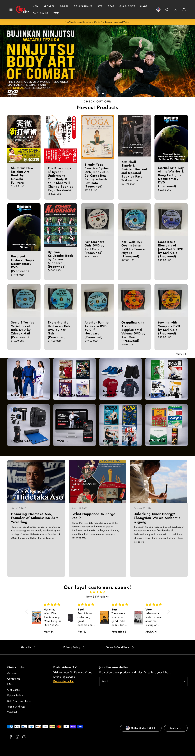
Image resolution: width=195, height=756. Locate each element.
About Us (25, 647)
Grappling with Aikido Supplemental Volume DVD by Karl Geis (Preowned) (133, 331)
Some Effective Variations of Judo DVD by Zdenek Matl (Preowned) (22, 329)
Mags (144, 6)
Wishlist (12, 712)
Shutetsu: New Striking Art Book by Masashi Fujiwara (22, 175)
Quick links (16, 667)
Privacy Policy (71, 647)
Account (12, 673)
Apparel (49, 6)
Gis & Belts (127, 6)
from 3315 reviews (97, 597)
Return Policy (15, 695)
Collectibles (83, 6)
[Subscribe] (184, 681)
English (174, 728)
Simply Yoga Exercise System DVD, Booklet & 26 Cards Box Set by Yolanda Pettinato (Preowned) (97, 175)
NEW (36, 6)
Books (64, 6)
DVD (100, 6)
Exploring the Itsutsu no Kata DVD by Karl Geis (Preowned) (59, 329)
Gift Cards (13, 690)
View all (181, 354)
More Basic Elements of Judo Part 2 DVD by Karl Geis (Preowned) (170, 249)
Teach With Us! (16, 707)
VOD (56, 12)
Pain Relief (41, 12)
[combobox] (167, 11)
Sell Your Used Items (19, 701)
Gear (111, 6)
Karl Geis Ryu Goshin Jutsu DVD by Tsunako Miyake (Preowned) (134, 249)
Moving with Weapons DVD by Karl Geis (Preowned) (169, 328)
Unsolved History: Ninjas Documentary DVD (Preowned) (22, 263)
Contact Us (13, 679)
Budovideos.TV (65, 667)
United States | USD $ (143, 728)
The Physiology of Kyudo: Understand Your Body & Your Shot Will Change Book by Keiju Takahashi (60, 179)
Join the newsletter (113, 667)
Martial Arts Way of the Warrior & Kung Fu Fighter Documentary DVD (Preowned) (171, 177)
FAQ (9, 684)
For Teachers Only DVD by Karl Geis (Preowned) (94, 247)
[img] (97, 592)
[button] (11, 9)
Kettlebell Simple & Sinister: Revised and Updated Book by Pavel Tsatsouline (134, 171)
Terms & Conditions (117, 647)
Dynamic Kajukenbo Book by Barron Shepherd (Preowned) (60, 259)
